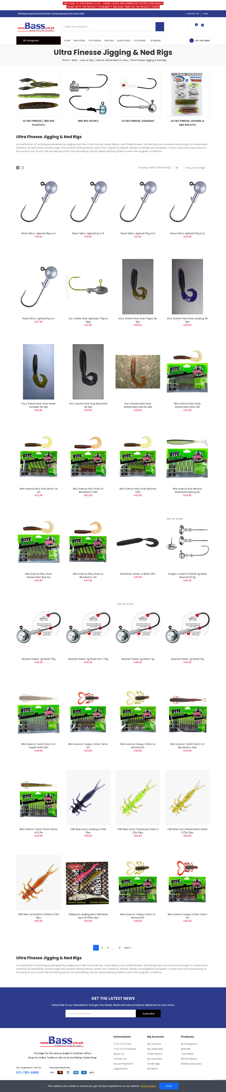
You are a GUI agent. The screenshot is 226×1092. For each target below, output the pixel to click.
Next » (128, 947)
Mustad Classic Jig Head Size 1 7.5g (88, 659)
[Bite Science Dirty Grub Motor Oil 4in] (38, 457)
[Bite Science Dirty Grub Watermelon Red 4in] (38, 542)
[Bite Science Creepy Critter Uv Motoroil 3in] (137, 882)
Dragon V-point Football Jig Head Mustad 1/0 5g (187, 575)
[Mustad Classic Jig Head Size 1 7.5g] (88, 627)
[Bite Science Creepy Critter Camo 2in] (88, 712)
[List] (22, 167)
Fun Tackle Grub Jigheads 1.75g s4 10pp (88, 320)
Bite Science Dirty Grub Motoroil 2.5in (138, 490)
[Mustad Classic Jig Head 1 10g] (38, 627)
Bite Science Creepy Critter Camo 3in (187, 916)
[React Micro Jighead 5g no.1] (38, 286)
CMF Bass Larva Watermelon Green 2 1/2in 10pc (187, 831)
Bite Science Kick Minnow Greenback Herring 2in (187, 490)
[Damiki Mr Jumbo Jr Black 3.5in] (137, 542)
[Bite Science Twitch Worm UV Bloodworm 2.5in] (187, 712)
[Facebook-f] (170, 13)
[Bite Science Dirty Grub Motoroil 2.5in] (137, 457)
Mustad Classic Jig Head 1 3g (138, 659)
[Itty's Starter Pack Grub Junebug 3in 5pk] (187, 286)
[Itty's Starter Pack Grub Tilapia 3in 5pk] (137, 286)
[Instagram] (175, 13)
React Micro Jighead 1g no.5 (88, 233)
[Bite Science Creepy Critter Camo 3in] (187, 882)
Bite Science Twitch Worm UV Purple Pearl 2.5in (39, 745)
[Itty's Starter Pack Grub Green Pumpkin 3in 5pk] (38, 371)
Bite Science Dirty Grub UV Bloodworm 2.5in (88, 490)
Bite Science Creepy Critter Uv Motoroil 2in (137, 745)
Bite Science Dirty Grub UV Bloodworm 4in (88, 575)
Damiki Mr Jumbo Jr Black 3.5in (137, 574)
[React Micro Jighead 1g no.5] (88, 201)
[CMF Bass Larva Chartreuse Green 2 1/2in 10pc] (137, 797)
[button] (192, 13)
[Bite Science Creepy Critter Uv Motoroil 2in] (137, 712)
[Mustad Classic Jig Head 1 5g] (187, 627)
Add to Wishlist (52, 186)
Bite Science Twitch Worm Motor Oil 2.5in (39, 831)
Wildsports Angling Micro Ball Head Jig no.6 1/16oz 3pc (88, 916)
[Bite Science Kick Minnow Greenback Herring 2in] (187, 457)
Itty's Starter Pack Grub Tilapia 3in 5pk (138, 320)
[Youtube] (181, 13)
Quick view (52, 192)
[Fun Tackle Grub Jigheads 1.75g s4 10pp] (88, 286)
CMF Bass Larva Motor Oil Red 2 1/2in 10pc (38, 916)
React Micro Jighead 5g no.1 (38, 318)
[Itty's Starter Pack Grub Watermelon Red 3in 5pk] (137, 371)
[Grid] (17, 167)
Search (160, 26)
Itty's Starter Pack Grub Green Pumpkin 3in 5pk (39, 405)
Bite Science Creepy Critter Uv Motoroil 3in (137, 916)
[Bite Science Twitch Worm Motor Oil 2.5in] (38, 797)
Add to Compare (52, 179)
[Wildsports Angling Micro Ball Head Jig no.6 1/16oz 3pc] (88, 882)
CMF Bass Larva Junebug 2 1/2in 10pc (88, 831)
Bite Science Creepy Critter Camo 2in (88, 745)
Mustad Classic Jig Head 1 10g (38, 659)
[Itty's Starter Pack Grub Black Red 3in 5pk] (88, 371)
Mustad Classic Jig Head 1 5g (187, 659)
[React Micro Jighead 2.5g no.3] (137, 201)
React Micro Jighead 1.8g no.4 (39, 233)
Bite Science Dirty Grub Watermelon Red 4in (38, 575)
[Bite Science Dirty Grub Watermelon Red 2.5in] (187, 371)
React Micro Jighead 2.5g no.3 (138, 233)
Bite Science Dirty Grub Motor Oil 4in (38, 490)
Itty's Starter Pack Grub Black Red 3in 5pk (88, 405)
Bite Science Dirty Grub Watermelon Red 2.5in (187, 405)
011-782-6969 (202, 40)
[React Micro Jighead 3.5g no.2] (187, 201)
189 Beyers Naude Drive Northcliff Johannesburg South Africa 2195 (51, 13)
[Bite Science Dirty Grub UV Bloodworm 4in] (88, 542)
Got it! (169, 1086)
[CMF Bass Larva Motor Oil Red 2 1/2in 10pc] (38, 882)
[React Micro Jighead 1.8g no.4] (38, 201)
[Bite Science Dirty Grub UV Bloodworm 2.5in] (88, 457)
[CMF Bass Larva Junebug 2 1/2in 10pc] (88, 797)
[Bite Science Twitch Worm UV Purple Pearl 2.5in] (38, 712)
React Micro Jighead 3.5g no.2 (187, 233)
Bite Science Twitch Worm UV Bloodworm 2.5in (187, 745)
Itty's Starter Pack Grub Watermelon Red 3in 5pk (138, 405)
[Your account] (208, 26)
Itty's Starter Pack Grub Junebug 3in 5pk (187, 320)
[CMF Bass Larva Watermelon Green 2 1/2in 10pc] (187, 797)
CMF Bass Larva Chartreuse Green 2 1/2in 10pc (137, 831)
